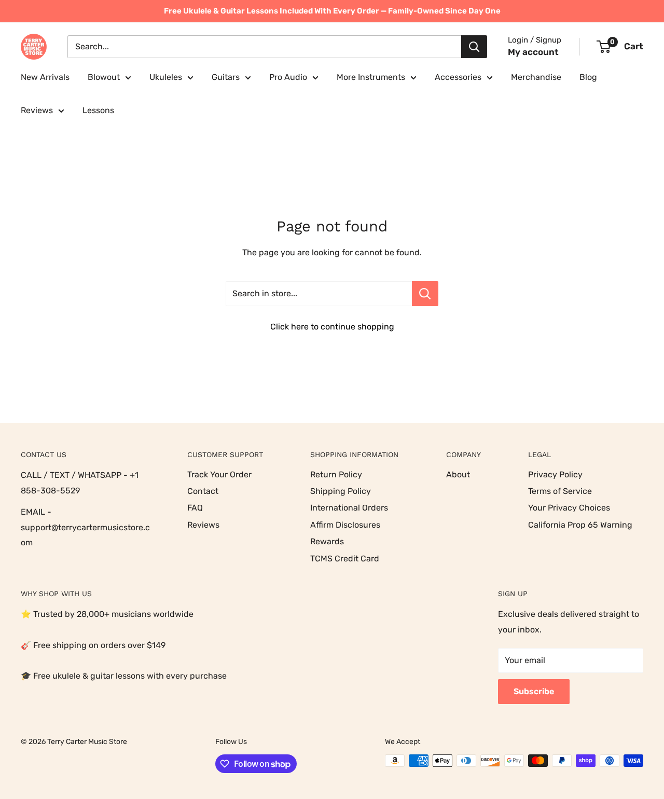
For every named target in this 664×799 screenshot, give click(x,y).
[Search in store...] (425, 293)
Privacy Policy (555, 474)
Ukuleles (165, 77)
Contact (202, 491)
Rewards (327, 541)
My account (533, 52)
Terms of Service (560, 491)
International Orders (349, 508)
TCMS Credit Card (344, 558)
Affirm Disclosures (345, 525)
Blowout (104, 77)
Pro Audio (288, 77)
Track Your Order (219, 474)
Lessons (98, 110)
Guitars (226, 77)
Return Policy (336, 474)
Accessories (458, 77)
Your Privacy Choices (569, 508)
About (458, 474)
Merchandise (536, 77)
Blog (588, 77)
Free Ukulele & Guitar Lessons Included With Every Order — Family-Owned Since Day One (332, 11)
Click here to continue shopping (332, 327)
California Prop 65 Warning (580, 525)
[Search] (474, 46)
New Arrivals (45, 77)
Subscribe (534, 691)
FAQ (195, 508)
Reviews (37, 110)
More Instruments (371, 77)
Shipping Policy (340, 491)
